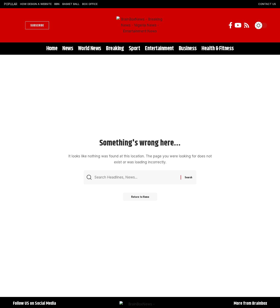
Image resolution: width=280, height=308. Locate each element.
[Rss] (246, 25)
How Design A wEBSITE (36, 4)
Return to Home (140, 196)
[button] (18, 25)
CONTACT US (267, 4)
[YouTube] (237, 25)
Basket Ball (71, 4)
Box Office (90, 4)
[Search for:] (136, 177)
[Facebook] (230, 25)
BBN (56, 4)
